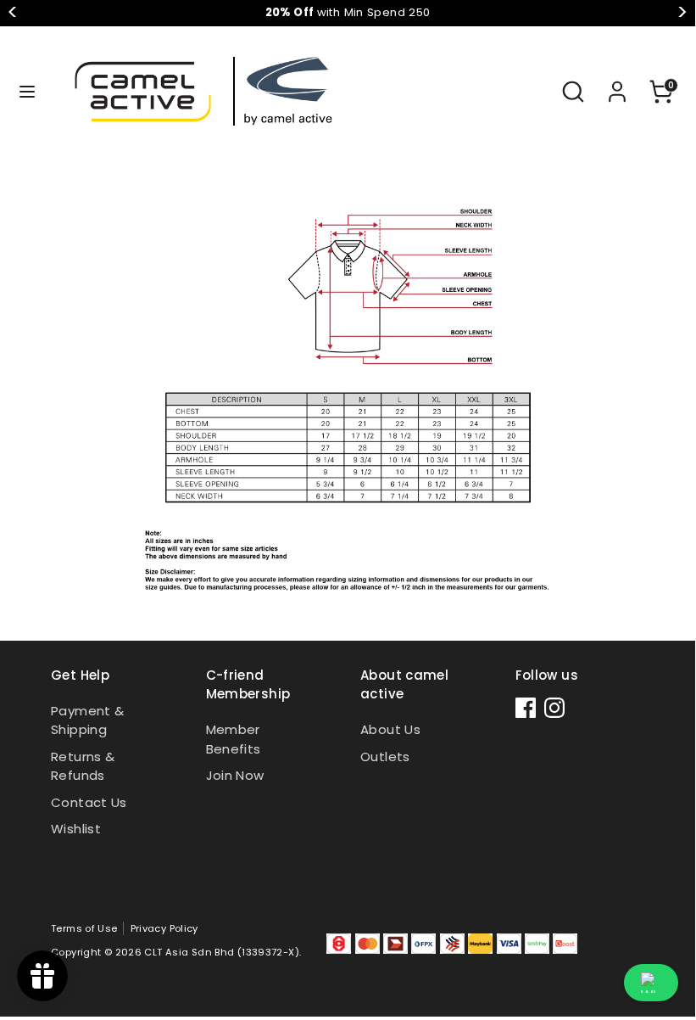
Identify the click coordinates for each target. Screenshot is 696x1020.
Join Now (235, 775)
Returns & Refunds (82, 766)
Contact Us (89, 802)
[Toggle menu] (27, 92)
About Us (390, 729)
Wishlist (76, 829)
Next (682, 12)
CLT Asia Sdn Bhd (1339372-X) (221, 952)
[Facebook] (525, 708)
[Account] (617, 83)
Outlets (385, 756)
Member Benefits (233, 739)
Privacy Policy (164, 928)
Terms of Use (84, 928)
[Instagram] (554, 708)
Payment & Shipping (87, 720)
